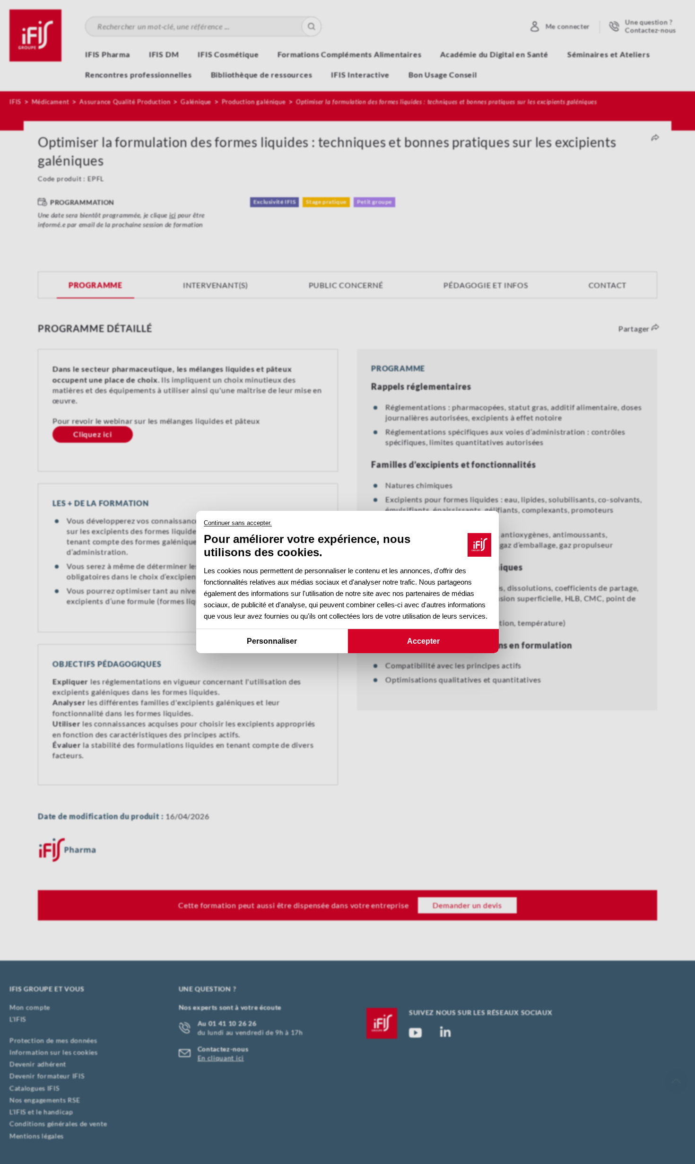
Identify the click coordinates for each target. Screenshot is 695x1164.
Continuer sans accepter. (238, 523)
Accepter (423, 641)
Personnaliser (272, 641)
